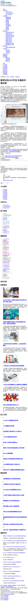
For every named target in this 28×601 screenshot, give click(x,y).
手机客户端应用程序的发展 (15, 571)
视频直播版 (8, 17)
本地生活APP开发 (10, 36)
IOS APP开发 (9, 14)
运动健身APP (6, 231)
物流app (5, 270)
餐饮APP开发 (9, 37)
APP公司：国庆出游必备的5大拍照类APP (14, 529)
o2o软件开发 (6, 247)
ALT (4, 557)
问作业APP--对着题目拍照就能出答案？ (14, 469)
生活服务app (6, 249)
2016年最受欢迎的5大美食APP (11, 464)
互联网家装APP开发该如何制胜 (11, 478)
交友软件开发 (6, 277)
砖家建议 (5, 566)
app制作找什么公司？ (11, 557)
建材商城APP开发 (7, 253)
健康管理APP (6, 224)
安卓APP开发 (6, 222)
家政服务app (6, 248)
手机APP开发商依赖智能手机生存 (12, 511)
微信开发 (5, 46)
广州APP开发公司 (7, 215)
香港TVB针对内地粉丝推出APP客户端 (13, 447)
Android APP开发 (9, 13)
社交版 (7, 22)
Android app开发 (6, 206)
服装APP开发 (9, 40)
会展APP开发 (9, 41)
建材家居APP (6, 255)
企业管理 (5, 195)
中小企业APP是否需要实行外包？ (12, 489)
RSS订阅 (18, 585)
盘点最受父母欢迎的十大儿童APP (12, 431)
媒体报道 (5, 55)
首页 (4, 9)
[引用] (11, 180)
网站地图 (23, 585)
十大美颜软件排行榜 (8, 426)
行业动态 (8, 52)
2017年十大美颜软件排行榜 (10, 420)
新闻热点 (5, 196)
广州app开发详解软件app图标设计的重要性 (15, 384)
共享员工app (6, 241)
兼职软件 (5, 240)
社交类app (5, 256)
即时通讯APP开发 (10, 44)
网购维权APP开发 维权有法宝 (11, 500)
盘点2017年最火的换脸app (10, 442)
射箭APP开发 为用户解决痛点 (11, 157)
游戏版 (7, 20)
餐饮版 (7, 28)
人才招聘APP (6, 238)
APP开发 (5, 10)
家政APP (5, 251)
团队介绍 (5, 54)
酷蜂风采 (14, 585)
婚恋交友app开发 (7, 258)
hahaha (4, 540)
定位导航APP (6, 264)
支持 (4, 180)
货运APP (5, 275)
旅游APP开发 (9, 33)
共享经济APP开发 (10, 32)
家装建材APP (6, 252)
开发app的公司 (6, 268)
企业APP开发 (6, 263)
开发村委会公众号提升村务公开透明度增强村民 (16, 552)
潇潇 (4, 546)
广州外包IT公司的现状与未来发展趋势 (13, 365)
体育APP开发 (6, 223)
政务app (5, 245)
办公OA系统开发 (7, 260)
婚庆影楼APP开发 (10, 43)
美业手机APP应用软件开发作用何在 (13, 524)
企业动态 (8, 51)
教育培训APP (6, 216)
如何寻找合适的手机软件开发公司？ (14, 576)
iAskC (4, 552)
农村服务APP (6, 244)
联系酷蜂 (8, 58)
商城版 (7, 21)
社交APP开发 (6, 278)
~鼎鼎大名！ (5, 571)
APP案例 (5, 15)
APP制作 (5, 213)
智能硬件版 (8, 18)
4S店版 (7, 29)
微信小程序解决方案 (10, 47)
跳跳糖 (4, 535)
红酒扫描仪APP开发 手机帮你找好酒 (13, 155)
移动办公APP (6, 262)
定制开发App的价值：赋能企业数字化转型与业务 (16, 546)
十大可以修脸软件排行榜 (10, 437)
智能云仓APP (6, 271)
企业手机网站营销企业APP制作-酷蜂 (17, 580)
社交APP (5, 217)
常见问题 (5, 199)
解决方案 (5, 31)
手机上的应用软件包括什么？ (11, 404)
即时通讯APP (6, 232)
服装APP (5, 230)
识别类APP (8, 153)
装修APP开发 (6, 227)
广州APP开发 (6, 266)
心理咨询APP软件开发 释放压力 (12, 484)
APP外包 (5, 228)
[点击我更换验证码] (5, 160)
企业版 (7, 26)
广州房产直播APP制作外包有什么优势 (13, 495)
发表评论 (2, 166)
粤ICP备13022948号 (9, 594)
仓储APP (5, 274)
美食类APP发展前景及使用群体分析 (13, 458)
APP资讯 (5, 48)
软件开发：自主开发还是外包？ (14, 566)
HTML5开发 (8, 11)
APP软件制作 (6, 226)
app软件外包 (6, 267)
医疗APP (5, 219)
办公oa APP (5, 243)
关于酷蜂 (5, 56)
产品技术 (8, 50)
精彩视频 (9, 585)
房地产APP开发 (6, 220)
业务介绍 (8, 59)
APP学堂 (5, 197)
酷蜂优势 (8, 61)
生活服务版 (8, 25)
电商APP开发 (9, 39)
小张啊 (4, 576)
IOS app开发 (6, 205)
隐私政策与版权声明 (9, 586)
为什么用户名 (5, 580)
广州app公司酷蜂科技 (13, 150)
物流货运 (8, 24)
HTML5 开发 (6, 207)
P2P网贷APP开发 (10, 35)
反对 (8, 180)
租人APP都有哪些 (8, 453)
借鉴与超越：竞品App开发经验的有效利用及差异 (17, 535)
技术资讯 (5, 193)
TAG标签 (2, 586)
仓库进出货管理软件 (8, 273)
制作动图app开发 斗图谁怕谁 (11, 506)
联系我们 (5, 585)
